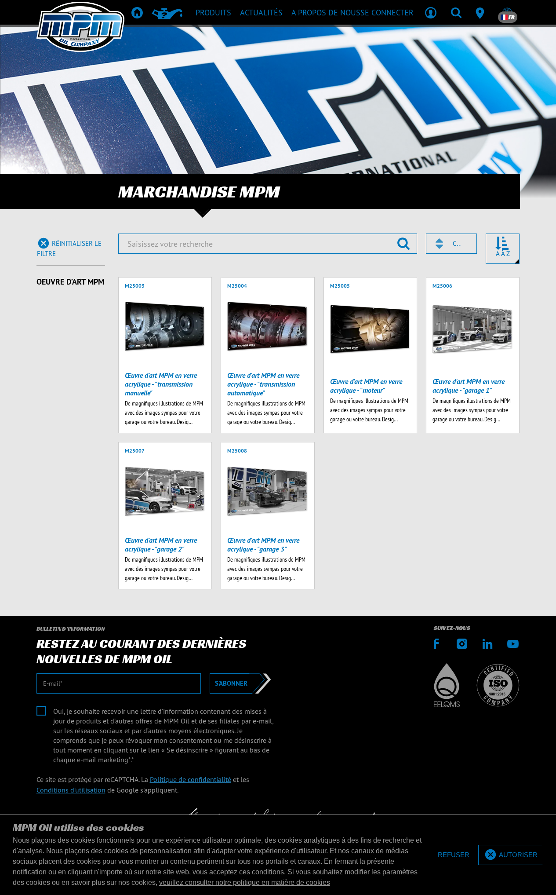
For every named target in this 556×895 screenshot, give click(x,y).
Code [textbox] (457, 243)
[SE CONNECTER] (430, 12)
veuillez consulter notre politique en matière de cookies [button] (244, 882)
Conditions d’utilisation (70, 789)
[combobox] (451, 243)
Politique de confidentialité (190, 779)
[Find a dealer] (481, 12)
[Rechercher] (456, 12)
